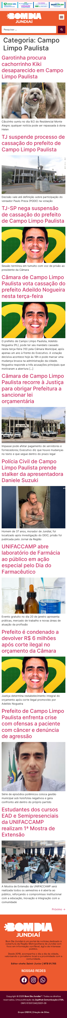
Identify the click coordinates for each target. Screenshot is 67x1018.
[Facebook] (24, 980)
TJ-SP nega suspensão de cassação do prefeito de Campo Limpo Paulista (33, 214)
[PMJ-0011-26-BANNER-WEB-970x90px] (33, 7)
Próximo (58, 909)
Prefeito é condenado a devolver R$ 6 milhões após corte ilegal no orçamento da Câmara (30, 641)
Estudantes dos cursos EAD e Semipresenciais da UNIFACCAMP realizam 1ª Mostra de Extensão (30, 822)
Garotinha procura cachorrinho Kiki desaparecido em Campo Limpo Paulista (32, 67)
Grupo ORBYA (24, 1012)
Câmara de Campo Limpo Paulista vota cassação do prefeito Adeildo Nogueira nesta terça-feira (33, 286)
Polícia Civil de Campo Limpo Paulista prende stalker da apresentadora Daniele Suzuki (32, 470)
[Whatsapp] (43, 980)
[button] (61, 17)
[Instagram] (33, 980)
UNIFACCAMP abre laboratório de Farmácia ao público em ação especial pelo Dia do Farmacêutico (31, 559)
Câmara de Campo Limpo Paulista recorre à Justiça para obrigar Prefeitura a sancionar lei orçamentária (33, 388)
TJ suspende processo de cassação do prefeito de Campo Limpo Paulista (33, 143)
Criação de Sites (41, 1012)
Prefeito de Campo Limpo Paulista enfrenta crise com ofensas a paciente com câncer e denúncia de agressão (33, 723)
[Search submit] (61, 29)
